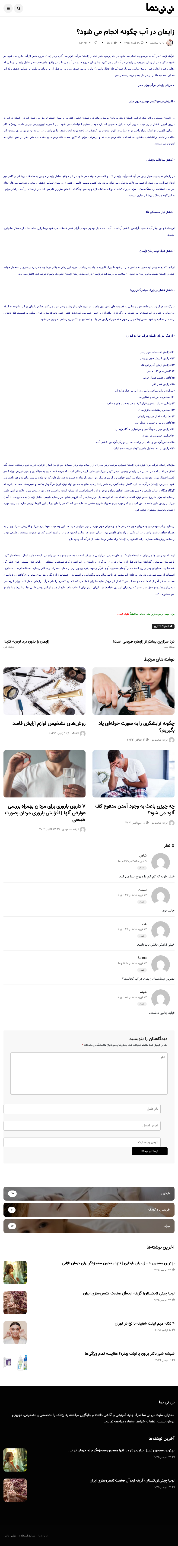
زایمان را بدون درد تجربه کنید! (26, 644)
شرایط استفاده (135, 1421)
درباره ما (43, 1536)
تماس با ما (10, 1536)
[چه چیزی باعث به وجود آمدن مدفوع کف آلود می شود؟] (133, 773)
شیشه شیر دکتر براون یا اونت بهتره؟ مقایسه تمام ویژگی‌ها (130, 1354)
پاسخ (142, 868)
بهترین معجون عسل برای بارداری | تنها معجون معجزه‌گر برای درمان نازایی (118, 1263)
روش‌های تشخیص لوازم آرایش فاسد (49, 724)
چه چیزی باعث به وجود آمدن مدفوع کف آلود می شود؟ (135, 809)
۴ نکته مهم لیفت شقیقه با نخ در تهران (145, 1324)
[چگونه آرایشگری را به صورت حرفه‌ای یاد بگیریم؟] (133, 691)
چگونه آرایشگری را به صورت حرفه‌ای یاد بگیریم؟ (137, 727)
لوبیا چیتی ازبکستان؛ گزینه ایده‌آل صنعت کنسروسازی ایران (129, 1294)
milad (75, 733)
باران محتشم (157, 43)
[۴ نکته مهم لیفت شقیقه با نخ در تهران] (15, 1332)
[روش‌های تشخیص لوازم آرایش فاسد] (44, 691)
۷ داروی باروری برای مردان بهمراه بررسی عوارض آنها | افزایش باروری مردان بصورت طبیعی (45, 813)
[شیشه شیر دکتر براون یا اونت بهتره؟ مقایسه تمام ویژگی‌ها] (15, 1362)
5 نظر (109, 43)
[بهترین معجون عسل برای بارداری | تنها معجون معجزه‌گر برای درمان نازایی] (15, 1272)
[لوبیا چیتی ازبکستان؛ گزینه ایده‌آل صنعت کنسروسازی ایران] (15, 1302)
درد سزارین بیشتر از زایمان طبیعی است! (144, 644)
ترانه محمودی (159, 740)
